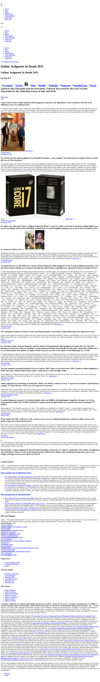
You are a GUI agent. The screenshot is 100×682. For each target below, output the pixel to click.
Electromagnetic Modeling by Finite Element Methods (49, 623)
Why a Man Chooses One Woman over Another (19, 498)
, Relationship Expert (12, 530)
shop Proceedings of (18, 639)
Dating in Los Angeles (12, 593)
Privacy (7, 566)
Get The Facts (19, 644)
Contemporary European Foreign (18, 653)
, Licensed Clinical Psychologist (16, 541)
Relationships (9, 14)
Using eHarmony (10, 16)
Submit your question (7, 437)
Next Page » (4, 435)
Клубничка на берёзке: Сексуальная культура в (80, 640)
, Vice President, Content (14, 527)
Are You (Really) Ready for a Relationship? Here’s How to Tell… (25, 503)
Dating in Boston (10, 590)
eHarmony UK (9, 582)
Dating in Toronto (10, 600)
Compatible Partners (11, 579)
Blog (6, 10)
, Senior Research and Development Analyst (20, 548)
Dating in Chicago (10, 592)
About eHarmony (10, 575)
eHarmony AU (9, 581)
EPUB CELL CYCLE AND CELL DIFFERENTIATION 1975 (60, 649)
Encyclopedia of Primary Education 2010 (86, 626)
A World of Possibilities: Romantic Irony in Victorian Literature (69, 628)
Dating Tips (8, 17)
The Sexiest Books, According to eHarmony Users (20, 485)
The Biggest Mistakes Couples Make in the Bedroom (21, 509)
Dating (7, 12)
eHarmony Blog (10, 577)
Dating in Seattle (10, 599)
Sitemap (7, 673)
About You (8, 19)
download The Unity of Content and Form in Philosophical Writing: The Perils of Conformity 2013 (64, 616)
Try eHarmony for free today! (10, 61)
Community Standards (11, 564)
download (41, 632)
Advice (7, 9)
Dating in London (10, 595)
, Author (11, 534)
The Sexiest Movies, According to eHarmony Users (21, 476)
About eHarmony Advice (12, 562)
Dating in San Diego (11, 597)
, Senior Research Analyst (15, 551)
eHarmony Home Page (12, 574)
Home (6, 675)
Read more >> (29, 151)
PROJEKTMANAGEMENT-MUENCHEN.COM (17, 660)
